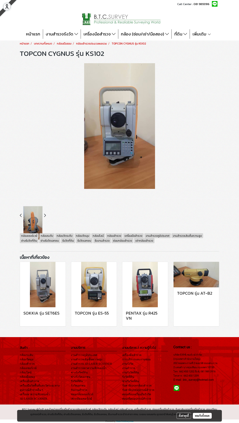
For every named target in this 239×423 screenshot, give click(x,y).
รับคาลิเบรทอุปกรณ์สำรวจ (138, 389)
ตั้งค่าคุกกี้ (184, 415)
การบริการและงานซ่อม (136, 359)
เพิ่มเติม (199, 34)
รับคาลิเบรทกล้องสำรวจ (137, 385)
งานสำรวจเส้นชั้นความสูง (86, 359)
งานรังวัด (127, 363)
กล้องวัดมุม (27, 359)
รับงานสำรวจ (79, 389)
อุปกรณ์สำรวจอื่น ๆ (31, 389)
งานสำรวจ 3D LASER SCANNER (91, 363)
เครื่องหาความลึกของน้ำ (35, 394)
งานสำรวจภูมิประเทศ (84, 355)
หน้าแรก (33, 34)
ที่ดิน (178, 34)
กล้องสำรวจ (27, 363)
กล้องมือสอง (27, 376)
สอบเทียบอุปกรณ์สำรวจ (136, 398)
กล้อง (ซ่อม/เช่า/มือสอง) (143, 34)
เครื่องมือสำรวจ (97, 34)
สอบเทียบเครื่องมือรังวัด (136, 394)
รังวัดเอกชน (78, 385)
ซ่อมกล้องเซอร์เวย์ (82, 394)
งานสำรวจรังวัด (60, 34)
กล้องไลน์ (25, 372)
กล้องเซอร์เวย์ (28, 368)
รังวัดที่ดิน (77, 381)
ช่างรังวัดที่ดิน (79, 372)
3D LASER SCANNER (33, 398)
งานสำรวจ (128, 368)
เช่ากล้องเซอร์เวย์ (81, 398)
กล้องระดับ (26, 355)
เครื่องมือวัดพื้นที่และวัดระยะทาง (40, 385)
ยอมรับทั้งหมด (202, 415)
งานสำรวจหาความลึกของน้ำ (88, 368)
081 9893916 (201, 4)
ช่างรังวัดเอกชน (80, 376)
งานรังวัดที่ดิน (130, 372)
